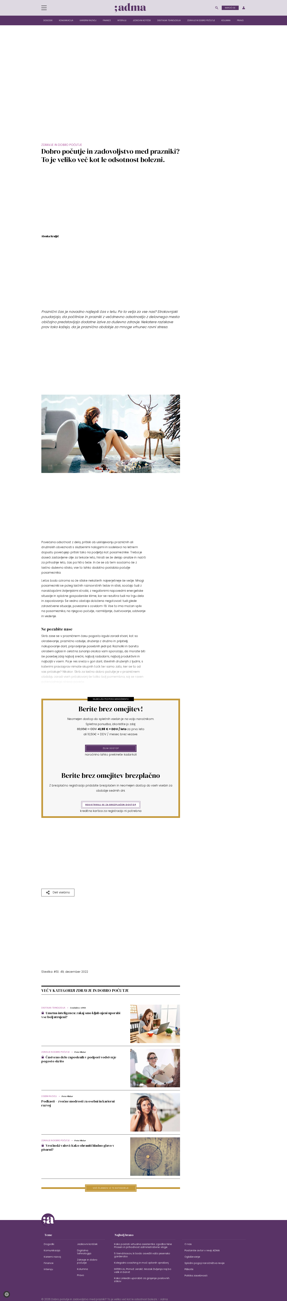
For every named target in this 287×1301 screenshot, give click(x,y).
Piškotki (189, 1269)
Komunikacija (66, 20)
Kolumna (226, 20)
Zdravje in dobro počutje (201, 20)
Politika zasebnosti (196, 1275)
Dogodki (47, 20)
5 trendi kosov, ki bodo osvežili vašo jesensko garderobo (142, 1255)
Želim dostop (111, 748)
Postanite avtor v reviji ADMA (202, 1250)
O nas (188, 1244)
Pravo (240, 20)
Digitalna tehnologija (169, 20)
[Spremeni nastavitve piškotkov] (6, 1294)
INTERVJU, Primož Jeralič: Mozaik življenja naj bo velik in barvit (142, 1270)
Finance (107, 20)
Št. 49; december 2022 (72, 972)
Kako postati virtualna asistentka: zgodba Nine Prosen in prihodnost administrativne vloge (143, 1245)
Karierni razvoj (88, 20)
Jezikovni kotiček (142, 20)
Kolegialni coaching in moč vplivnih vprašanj (141, 1262)
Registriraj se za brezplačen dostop (110, 804)
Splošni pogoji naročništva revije (205, 1263)
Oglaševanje (192, 1256)
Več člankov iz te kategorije (111, 1188)
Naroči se (230, 7)
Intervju (121, 20)
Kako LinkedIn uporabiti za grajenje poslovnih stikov (141, 1279)
